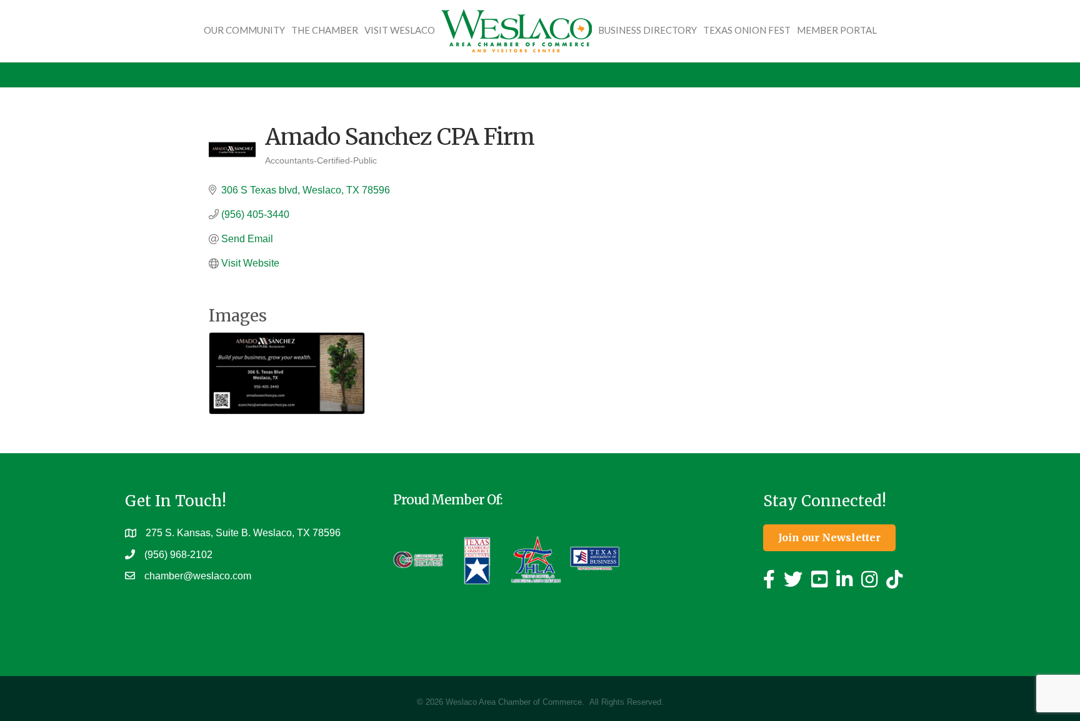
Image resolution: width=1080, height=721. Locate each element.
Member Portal (837, 30)
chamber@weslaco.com (197, 576)
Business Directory (647, 30)
